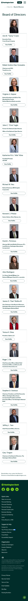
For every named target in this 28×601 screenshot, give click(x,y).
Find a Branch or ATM (7, 519)
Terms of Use (5, 582)
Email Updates (5, 585)
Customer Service (6, 532)
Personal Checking (7, 504)
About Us (9, 7)
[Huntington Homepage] (10, 485)
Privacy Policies (6, 575)
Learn (3, 517)
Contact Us (5, 527)
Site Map (4, 589)
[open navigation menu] (24, 2)
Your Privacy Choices (7, 529)
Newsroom (4, 552)
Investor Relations (6, 547)
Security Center (6, 578)
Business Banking (6, 512)
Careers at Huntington (7, 544)
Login (19, 2)
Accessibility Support (7, 537)
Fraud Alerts (5, 534)
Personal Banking (6, 502)
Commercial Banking (7, 514)
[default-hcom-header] (7, 2)
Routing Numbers (6, 592)
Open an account (6, 499)
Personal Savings (6, 507)
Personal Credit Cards (7, 509)
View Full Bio (8, 44)
